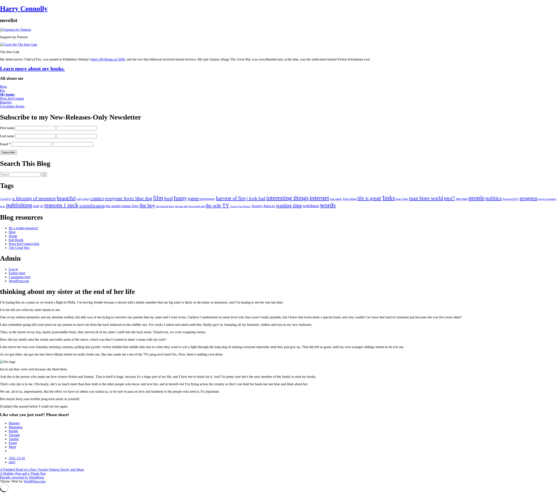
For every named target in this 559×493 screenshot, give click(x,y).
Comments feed (19, 277)
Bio (2, 90)
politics (493, 198)
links (389, 197)
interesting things (287, 197)
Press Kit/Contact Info (24, 244)
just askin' (336, 199)
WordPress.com (34, 481)
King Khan (350, 199)
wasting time (289, 205)
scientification (92, 205)
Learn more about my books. (32, 68)
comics (97, 198)
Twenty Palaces (263, 206)
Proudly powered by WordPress (22, 477)
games (193, 198)
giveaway (207, 199)
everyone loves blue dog (128, 198)
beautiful (66, 198)
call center (83, 199)
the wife (213, 205)
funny (180, 198)
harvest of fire (231, 198)
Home (13, 236)
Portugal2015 (511, 199)
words (328, 204)
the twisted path (197, 206)
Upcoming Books (12, 106)
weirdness (311, 205)
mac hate (402, 199)
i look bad (256, 198)
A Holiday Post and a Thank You (23, 473)
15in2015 (6, 199)
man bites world (426, 198)
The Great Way (19, 248)
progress (528, 198)
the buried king (165, 206)
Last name (7, 136)
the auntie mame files (122, 206)
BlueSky (6, 102)
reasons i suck (61, 205)
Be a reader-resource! (23, 228)
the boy (147, 205)
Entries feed (17, 273)
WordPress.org (19, 281)
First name (7, 128)
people (476, 197)
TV (225, 205)
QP (41, 206)
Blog (3, 87)
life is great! (369, 198)
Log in (13, 269)
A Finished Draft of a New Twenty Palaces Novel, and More (42, 469)
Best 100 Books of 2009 (108, 59)
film (158, 198)
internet (319, 197)
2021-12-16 (17, 458)
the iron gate (181, 206)
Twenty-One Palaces (240, 206)
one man (462, 199)
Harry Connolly (24, 8)
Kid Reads (16, 240)
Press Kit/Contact (12, 98)
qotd (36, 206)
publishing (19, 205)
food (168, 198)
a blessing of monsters (34, 198)
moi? (449, 198)
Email (5, 144)
